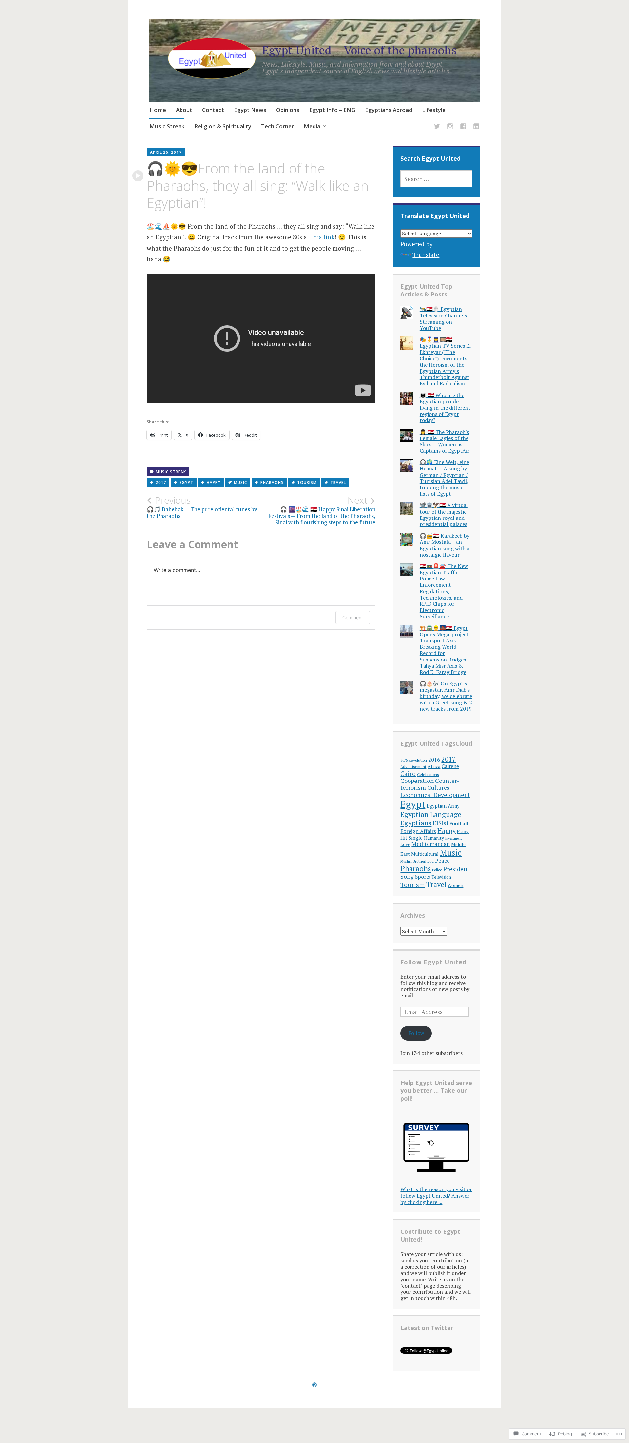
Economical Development (435, 795)
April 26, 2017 (165, 152)
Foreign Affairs (418, 831)
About (184, 109)
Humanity (434, 838)
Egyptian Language (430, 814)
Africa (434, 766)
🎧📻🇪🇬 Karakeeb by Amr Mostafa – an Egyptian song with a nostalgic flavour (444, 545)
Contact (213, 109)
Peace (442, 860)
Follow (416, 1033)
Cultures (438, 787)
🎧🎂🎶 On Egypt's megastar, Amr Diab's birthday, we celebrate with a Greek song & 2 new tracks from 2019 (446, 696)
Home (157, 109)
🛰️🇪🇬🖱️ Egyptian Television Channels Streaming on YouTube (443, 318)
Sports (422, 876)
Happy (213, 482)
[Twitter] (437, 127)
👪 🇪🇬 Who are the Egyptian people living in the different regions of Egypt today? (445, 408)
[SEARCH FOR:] (436, 178)
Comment (352, 617)
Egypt (186, 482)
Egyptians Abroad (388, 109)
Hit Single (411, 837)
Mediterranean (430, 844)
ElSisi (440, 823)
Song (407, 876)
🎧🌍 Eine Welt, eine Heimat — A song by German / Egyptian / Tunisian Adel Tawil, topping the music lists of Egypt (444, 477)
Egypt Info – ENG (332, 109)
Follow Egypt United (433, 962)
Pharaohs (272, 482)
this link (322, 237)
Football (458, 823)
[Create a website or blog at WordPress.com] (314, 1384)
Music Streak (166, 126)
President (456, 869)
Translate (425, 255)
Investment (453, 838)
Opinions (287, 109)
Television (441, 877)
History (463, 831)
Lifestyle (434, 109)
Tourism (307, 482)
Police (437, 869)
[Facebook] (463, 127)
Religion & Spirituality (222, 126)
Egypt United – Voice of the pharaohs (359, 50)
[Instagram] (450, 127)
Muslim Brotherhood (417, 861)
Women (455, 885)
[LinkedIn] (476, 127)
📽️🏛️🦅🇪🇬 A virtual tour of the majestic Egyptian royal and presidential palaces (444, 514)
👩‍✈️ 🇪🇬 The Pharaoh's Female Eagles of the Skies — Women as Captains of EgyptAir (444, 441)
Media (312, 126)
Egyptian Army (443, 806)
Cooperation (417, 780)
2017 (161, 482)
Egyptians (415, 822)
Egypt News (250, 109)
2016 (434, 759)
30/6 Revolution (413, 760)
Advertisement (413, 766)
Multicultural (425, 854)
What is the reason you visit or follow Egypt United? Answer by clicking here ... (436, 1195)
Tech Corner (277, 126)
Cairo (408, 773)
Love (405, 844)
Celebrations (428, 774)
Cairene (450, 766)
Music (240, 482)
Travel (338, 482)
